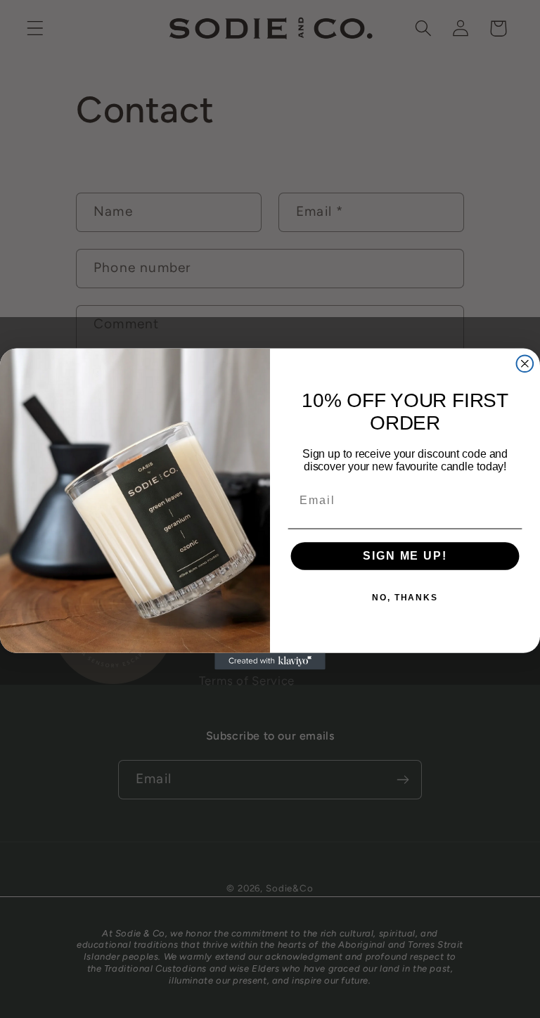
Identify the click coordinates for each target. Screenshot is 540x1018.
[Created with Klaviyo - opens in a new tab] (270, 661)
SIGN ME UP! (404, 556)
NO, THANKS (405, 598)
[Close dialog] (525, 363)
